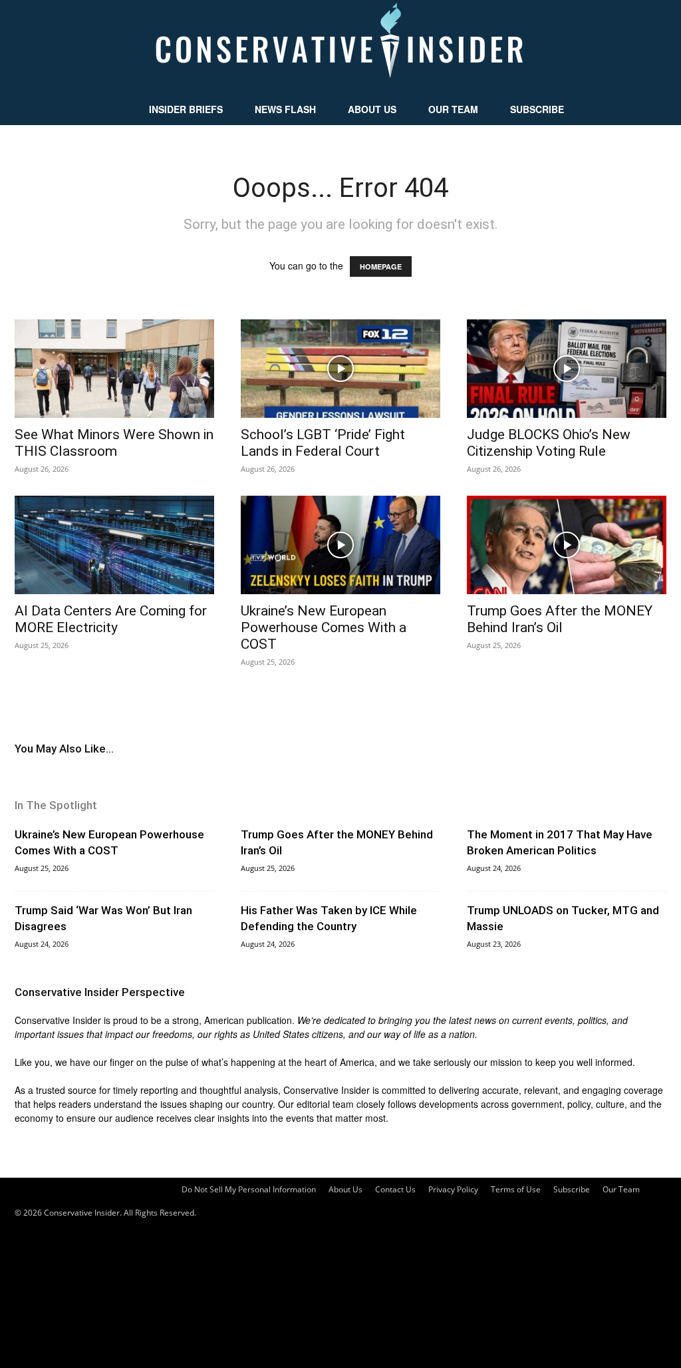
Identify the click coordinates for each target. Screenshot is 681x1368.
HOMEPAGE (381, 266)
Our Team (453, 109)
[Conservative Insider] (340, 46)
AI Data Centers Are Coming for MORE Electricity (111, 619)
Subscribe (537, 109)
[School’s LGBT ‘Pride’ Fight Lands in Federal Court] (340, 368)
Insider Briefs (186, 109)
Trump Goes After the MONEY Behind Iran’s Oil (559, 619)
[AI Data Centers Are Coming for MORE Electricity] (114, 545)
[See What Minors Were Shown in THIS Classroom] (114, 368)
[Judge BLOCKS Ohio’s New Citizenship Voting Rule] (566, 368)
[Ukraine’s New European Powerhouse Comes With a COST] (340, 545)
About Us (372, 109)
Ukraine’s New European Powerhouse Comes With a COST (323, 627)
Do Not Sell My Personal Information (249, 1189)
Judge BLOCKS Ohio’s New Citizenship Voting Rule (548, 443)
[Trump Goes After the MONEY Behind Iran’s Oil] (566, 545)
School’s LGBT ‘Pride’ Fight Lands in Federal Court (323, 443)
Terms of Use (516, 1189)
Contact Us (395, 1189)
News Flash (285, 109)
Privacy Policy (453, 1189)
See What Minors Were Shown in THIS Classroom (114, 443)
